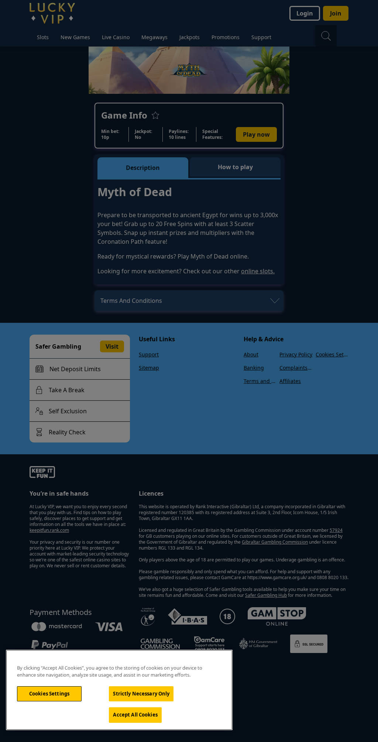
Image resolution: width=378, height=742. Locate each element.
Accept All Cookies (135, 714)
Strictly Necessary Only (141, 693)
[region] (119, 690)
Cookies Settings (49, 693)
